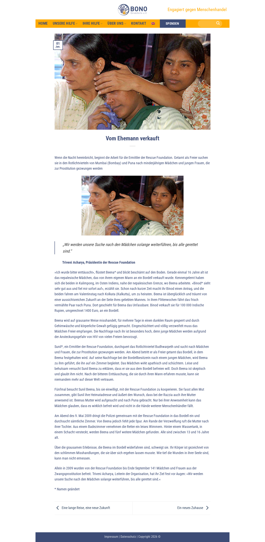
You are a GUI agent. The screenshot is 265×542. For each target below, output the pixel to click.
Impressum (111, 537)
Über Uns (115, 23)
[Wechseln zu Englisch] (153, 23)
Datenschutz (128, 537)
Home (43, 23)
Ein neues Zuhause (190, 508)
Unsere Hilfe (64, 23)
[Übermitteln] (218, 23)
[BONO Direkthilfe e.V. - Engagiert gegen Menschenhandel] (132, 9)
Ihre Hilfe (91, 23)
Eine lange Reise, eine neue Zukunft (85, 508)
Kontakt (138, 23)
